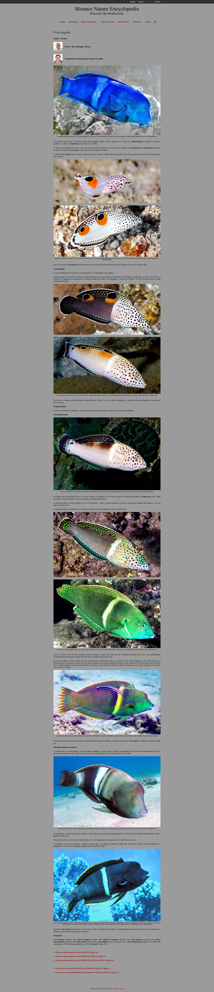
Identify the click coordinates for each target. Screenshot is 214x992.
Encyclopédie (88, 22)
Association (107, 22)
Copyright (123, 22)
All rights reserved (119, 989)
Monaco (73, 22)
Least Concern (86, 929)
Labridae (94, 143)
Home (62, 22)
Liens (148, 22)
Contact (137, 22)
